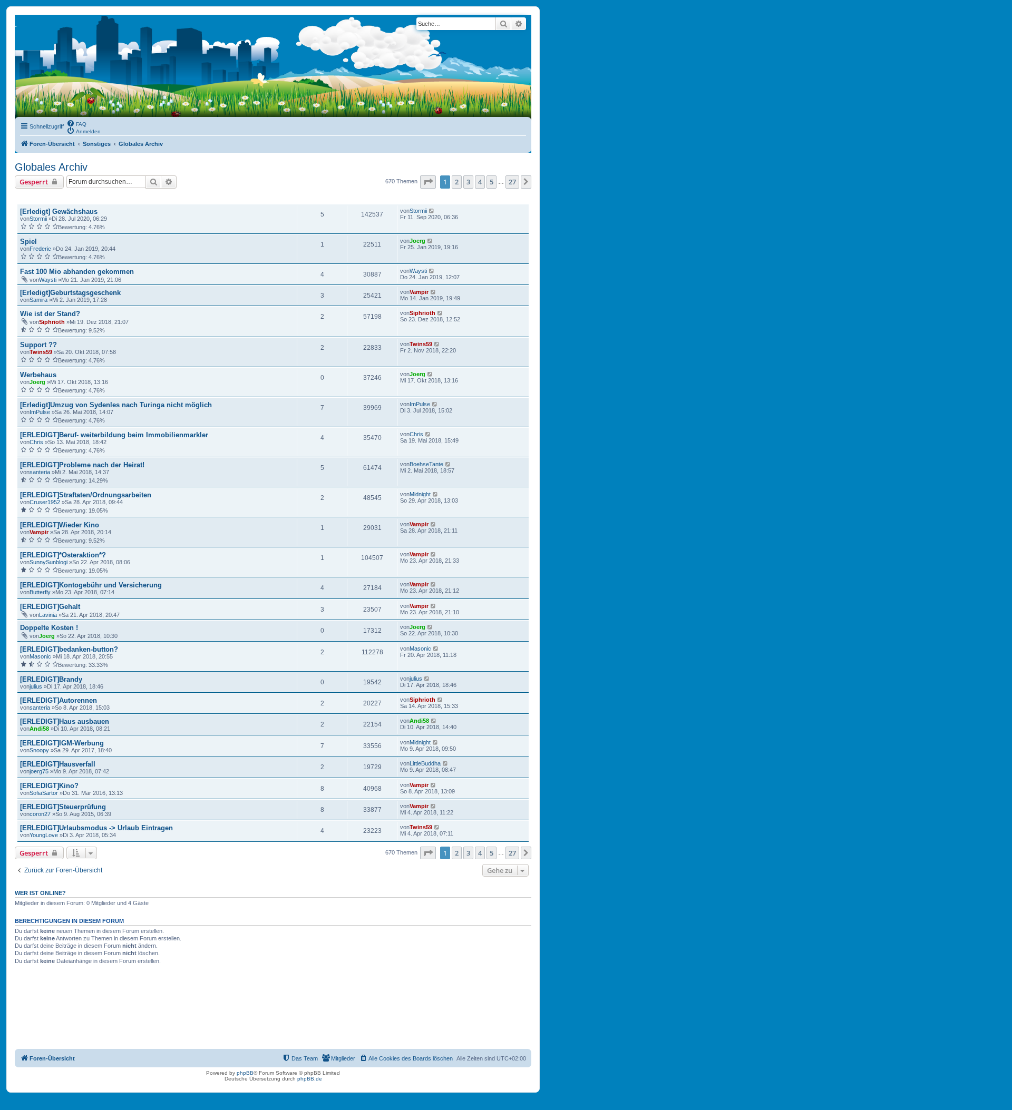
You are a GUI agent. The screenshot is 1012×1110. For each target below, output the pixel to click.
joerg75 (39, 771)
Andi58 (39, 728)
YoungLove (44, 835)
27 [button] (512, 181)
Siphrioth (52, 322)
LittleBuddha (425, 763)
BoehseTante (426, 464)
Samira (38, 300)
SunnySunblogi (48, 562)
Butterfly (40, 592)
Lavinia (48, 615)
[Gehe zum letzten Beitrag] (432, 211)
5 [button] (491, 181)
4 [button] (480, 181)
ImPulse (40, 412)
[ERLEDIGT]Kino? (49, 786)
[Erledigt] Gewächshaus (59, 211)
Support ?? (38, 345)
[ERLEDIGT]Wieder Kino (59, 525)
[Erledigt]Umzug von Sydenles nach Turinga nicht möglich (116, 405)
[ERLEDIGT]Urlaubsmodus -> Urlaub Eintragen (96, 828)
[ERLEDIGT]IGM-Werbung (62, 743)
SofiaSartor (44, 793)
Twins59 (41, 352)
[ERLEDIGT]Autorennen (58, 700)
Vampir (419, 292)
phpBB (245, 1073)
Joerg (417, 241)
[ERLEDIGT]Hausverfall (57, 764)
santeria (40, 472)
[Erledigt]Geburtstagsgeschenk (70, 293)
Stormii (38, 218)
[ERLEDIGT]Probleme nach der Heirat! (82, 465)
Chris (36, 442)
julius (36, 686)
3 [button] (468, 181)
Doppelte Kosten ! (49, 628)
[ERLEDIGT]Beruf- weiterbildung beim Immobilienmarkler (114, 435)
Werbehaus (38, 375)
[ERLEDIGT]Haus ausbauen (64, 721)
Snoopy (39, 750)
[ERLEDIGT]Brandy (51, 679)
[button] (428, 181)
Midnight (420, 494)
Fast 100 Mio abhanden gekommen (77, 272)
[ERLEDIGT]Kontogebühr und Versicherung (91, 585)
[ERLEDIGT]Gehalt (50, 607)
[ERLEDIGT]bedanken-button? (69, 649)
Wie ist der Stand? (50, 314)
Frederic (40, 248)
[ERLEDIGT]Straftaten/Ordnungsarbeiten (85, 495)
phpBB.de (309, 1079)
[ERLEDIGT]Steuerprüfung (63, 807)
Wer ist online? (40, 893)
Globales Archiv (51, 167)
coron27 (40, 814)
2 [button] (457, 181)
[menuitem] (76, 123)
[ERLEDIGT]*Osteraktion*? (63, 555)
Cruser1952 (45, 502)
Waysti (47, 280)
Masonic (40, 656)
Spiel (28, 241)
